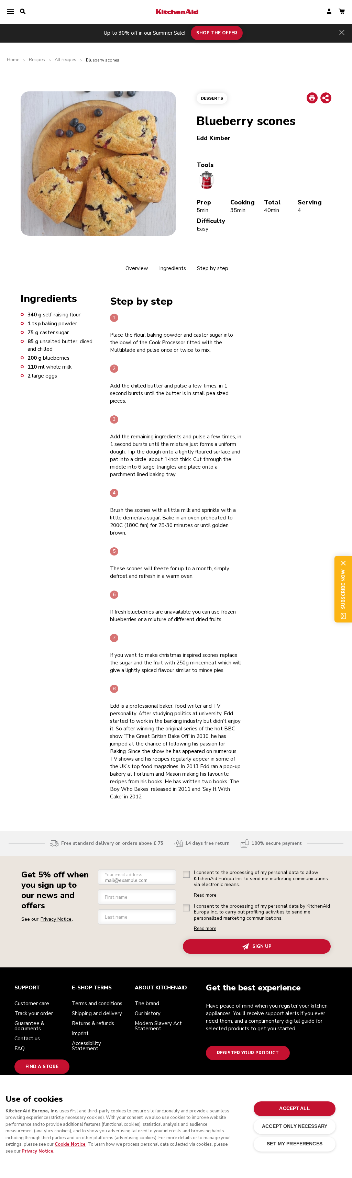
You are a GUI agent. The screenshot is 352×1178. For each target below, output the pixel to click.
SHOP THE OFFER (216, 33)
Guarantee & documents (29, 1026)
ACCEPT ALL (294, 1108)
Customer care (31, 1003)
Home (13, 60)
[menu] (10, 11)
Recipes (37, 60)
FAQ (19, 1048)
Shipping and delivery (97, 1013)
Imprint (80, 1033)
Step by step (212, 268)
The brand (147, 1003)
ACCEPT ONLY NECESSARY (294, 1126)
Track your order (33, 1013)
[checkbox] (186, 874)
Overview (136, 268)
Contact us (27, 1038)
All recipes (65, 60)
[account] (329, 12)
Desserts (212, 98)
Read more (205, 895)
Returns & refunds (93, 1023)
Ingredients (172, 268)
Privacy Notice (37, 1151)
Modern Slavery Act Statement (158, 1026)
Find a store (41, 1067)
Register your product (248, 1053)
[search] (23, 11)
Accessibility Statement (86, 1046)
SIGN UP (262, 946)
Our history (148, 1013)
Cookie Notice (70, 1144)
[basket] (341, 12)
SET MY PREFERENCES (294, 1143)
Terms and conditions (97, 1003)
